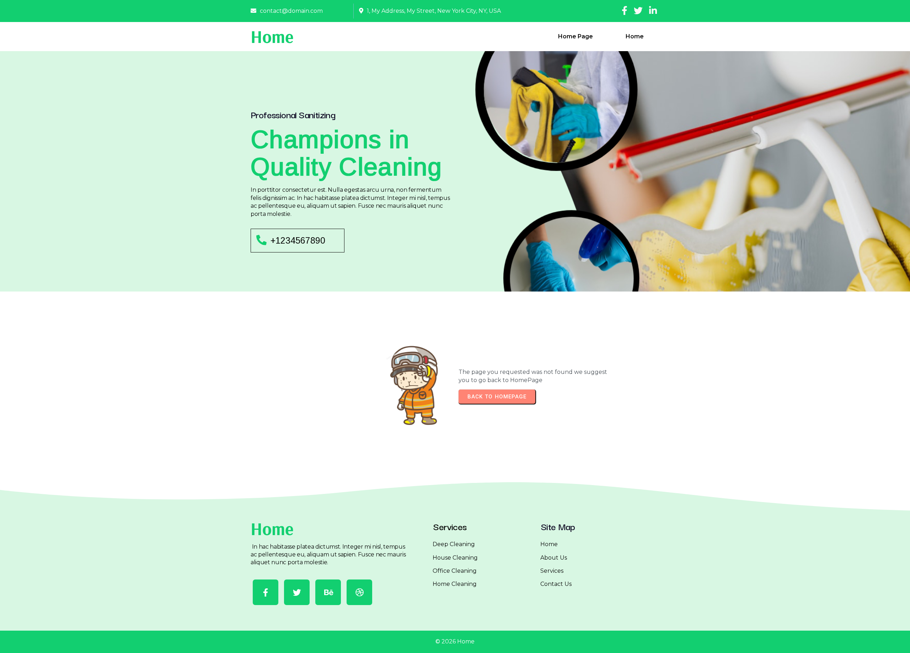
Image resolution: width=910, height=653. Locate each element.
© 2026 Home (455, 641)
